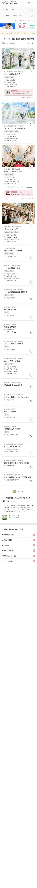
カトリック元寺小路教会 (13, 343)
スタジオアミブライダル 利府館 (16, 463)
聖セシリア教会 (10, 327)
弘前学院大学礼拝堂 (12, 429)
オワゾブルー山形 (14, 515)
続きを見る (29, 187)
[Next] (22, 491)
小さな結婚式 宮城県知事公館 (15, 292)
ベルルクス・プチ (11, 229)
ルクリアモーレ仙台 (12, 361)
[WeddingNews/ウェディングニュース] (10, 4)
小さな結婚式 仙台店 (12, 74)
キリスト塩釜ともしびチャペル (16, 397)
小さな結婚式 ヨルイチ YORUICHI (17, 477)
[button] (18, 66)
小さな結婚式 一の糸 (12, 268)
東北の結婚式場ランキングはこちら (25, 20)
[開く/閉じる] (34, 535)
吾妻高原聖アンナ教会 (13, 250)
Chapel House (10, 309)
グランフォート (10, 411)
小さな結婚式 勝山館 (12, 446)
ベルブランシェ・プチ (13, 171)
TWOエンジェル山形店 (13, 385)
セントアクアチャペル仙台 (14, 128)
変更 (31, 9)
